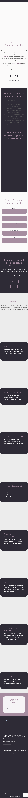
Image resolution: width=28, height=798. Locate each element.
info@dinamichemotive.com (9, 741)
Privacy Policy (11, 794)
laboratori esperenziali (13, 65)
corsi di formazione (16, 63)
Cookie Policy (17, 794)
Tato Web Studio (16, 796)
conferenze (4, 65)
